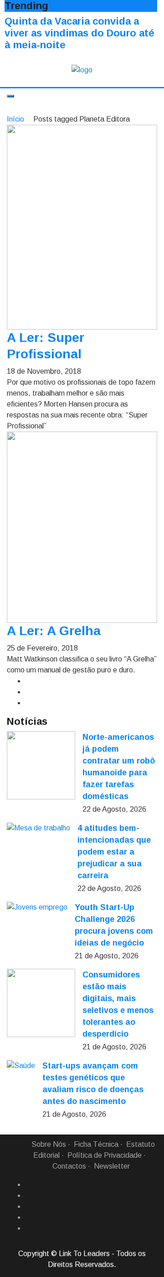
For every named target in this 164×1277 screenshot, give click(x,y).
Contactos (69, 1166)
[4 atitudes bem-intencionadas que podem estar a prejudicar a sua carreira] (38, 828)
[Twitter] (28, 1206)
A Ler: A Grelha (54, 631)
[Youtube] (28, 1228)
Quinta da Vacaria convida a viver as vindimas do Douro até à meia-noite (79, 33)
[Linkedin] (28, 1195)
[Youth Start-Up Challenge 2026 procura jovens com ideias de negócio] (37, 907)
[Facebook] (28, 1184)
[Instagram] (28, 1217)
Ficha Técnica (96, 1144)
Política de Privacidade (104, 1155)
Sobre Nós (48, 1144)
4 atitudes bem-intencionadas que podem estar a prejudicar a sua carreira (114, 852)
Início (15, 119)
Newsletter (112, 1166)
